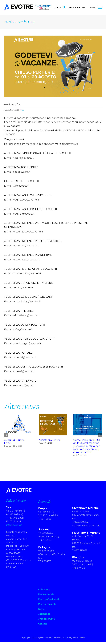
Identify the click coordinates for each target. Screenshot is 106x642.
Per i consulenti (47, 604)
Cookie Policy (58, 638)
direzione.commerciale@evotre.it (57, 143)
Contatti (42, 623)
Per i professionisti (48, 599)
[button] (6, 435)
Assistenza (44, 614)
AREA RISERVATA (77, 7)
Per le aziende (46, 594)
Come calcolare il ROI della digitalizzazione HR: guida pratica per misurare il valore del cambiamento (87, 424)
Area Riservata (46, 618)
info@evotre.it (14, 525)
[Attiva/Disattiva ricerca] (64, 7)
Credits (82, 638)
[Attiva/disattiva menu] (99, 7)
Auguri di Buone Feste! (18, 424)
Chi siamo (43, 589)
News (41, 609)
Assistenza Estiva (53, 424)
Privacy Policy (72, 638)
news (21, 110)
